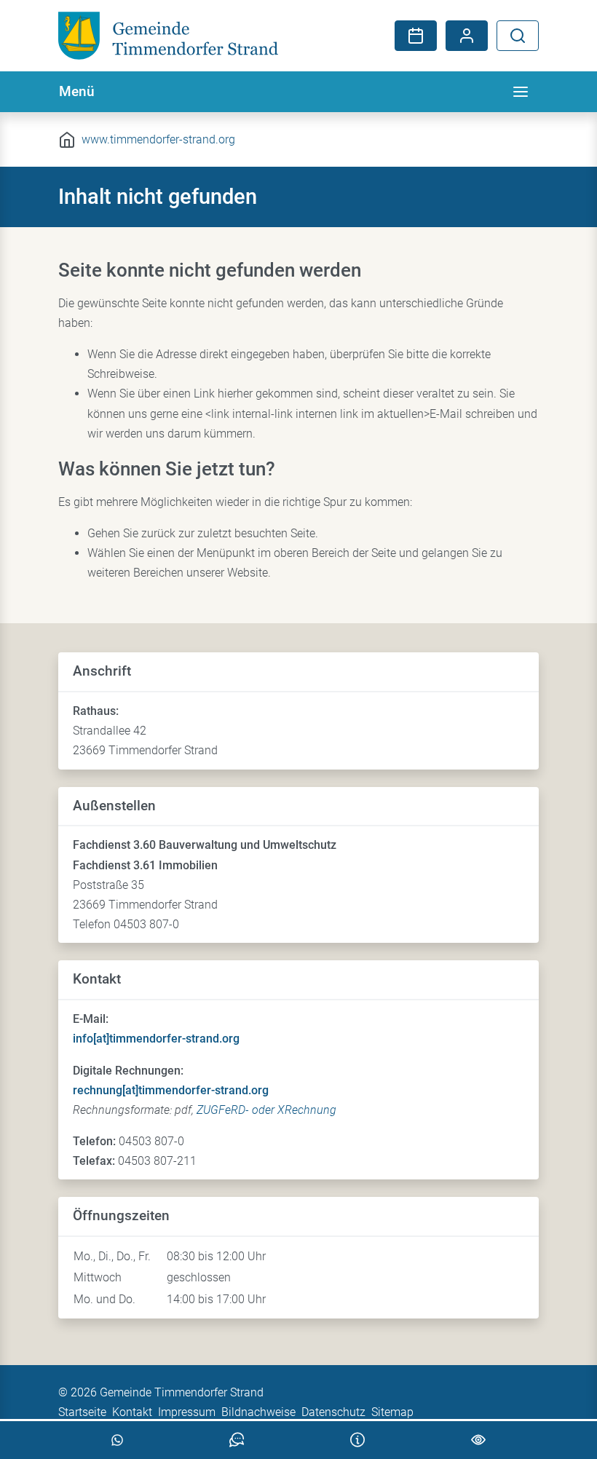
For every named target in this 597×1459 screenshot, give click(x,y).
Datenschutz (333, 1412)
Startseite (82, 1412)
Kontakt (132, 1412)
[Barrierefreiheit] (478, 1440)
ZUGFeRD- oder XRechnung (266, 1110)
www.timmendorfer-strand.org (158, 139)
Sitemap (392, 1412)
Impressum (187, 1412)
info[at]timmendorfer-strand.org (156, 1038)
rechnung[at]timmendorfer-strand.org (171, 1090)
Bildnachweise (258, 1412)
